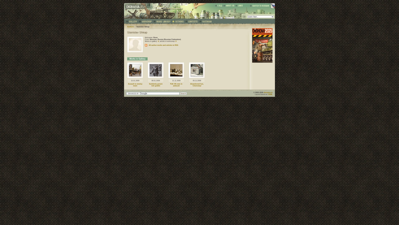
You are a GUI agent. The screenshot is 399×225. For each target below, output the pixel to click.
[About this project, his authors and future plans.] (229, 5)
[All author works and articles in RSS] (146, 45)
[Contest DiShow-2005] (193, 21)
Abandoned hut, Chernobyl (197, 85)
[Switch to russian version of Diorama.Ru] (262, 9)
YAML (270, 94)
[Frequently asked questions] (219, 5)
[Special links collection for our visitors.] (239, 5)
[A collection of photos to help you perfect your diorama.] (163, 21)
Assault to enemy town (135, 85)
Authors (130, 27)
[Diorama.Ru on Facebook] (207, 21)
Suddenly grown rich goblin (156, 85)
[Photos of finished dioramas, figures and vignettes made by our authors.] (133, 21)
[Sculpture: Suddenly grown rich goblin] (155, 76)
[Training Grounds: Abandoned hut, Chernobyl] (197, 76)
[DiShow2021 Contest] (262, 62)
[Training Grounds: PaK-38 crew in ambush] (176, 76)
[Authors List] (179, 21)
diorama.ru (268, 92)
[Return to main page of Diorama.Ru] (134, 18)
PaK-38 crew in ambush (176, 85)
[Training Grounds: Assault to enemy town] (135, 76)
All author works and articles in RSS (163, 45)
